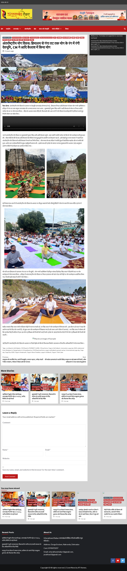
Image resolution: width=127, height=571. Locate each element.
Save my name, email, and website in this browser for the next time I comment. (33, 470)
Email (48, 450)
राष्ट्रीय (8, 29)
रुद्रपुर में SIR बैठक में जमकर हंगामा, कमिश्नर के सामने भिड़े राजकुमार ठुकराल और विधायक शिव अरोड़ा (73, 396)
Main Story (26, 37)
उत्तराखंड (16, 29)
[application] (107, 45)
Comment (6, 422)
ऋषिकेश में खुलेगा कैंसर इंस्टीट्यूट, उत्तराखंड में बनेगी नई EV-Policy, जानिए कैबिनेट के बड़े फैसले (13, 396)
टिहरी (77, 37)
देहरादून (82, 37)
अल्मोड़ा (94, 502)
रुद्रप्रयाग (26, 40)
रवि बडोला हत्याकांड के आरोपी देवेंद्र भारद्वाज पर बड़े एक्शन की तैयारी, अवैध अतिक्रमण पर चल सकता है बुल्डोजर (65, 359)
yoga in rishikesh (46, 352)
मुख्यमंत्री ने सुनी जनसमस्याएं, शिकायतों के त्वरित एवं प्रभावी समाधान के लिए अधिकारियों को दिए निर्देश (44, 396)
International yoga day (73, 350)
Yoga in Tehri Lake (57, 352)
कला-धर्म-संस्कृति (44, 29)
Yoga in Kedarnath (20, 352)
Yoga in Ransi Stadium (33, 352)
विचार (67, 29)
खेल (35, 29)
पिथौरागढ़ (5, 40)
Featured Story (17, 37)
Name (5, 450)
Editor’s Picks (7, 37)
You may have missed (46, 37)
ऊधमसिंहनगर (64, 387)
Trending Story (34, 37)
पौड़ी (10, 40)
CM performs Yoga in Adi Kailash (50, 348)
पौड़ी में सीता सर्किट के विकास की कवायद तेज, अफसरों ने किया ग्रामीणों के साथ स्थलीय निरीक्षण (113, 512)
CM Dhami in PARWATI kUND (30, 348)
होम (2, 29)
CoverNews (70, 568)
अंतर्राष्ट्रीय (28, 29)
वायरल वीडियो (65, 389)
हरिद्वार (32, 40)
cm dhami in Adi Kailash (13, 348)
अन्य (55, 37)
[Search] (125, 29)
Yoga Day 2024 (9, 352)
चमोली (73, 37)
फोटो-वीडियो (55, 29)
